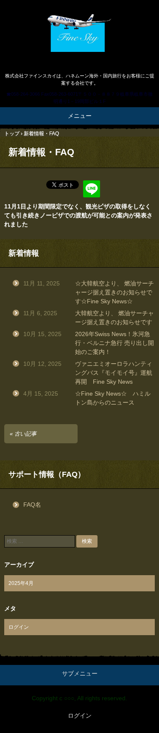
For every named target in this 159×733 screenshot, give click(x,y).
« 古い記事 (23, 434)
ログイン (18, 627)
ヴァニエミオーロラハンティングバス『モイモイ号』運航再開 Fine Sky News (113, 372)
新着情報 (23, 253)
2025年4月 (20, 583)
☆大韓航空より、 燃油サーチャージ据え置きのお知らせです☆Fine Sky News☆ (114, 292)
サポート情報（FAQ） (46, 474)
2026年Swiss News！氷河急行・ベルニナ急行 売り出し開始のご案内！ (114, 343)
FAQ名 (32, 504)
